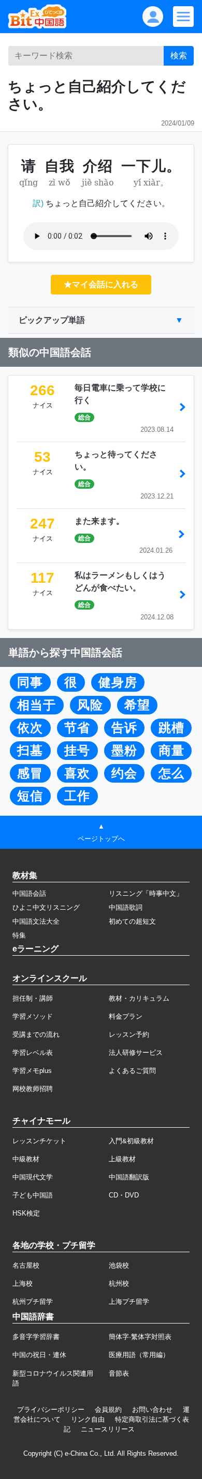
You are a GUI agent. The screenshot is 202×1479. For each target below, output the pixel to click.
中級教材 (25, 1159)
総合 (84, 417)
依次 (30, 728)
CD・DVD (124, 1195)
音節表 (119, 1373)
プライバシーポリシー (50, 1409)
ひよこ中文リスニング (46, 907)
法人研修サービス (136, 1052)
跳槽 (171, 728)
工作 (77, 796)
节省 (77, 728)
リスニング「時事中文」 (146, 893)
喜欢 (77, 773)
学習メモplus (32, 1071)
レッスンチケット (39, 1141)
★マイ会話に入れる (101, 284)
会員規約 (108, 1409)
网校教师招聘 (32, 1089)
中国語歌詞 (125, 907)
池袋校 (119, 1265)
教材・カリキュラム (139, 998)
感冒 (30, 773)
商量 (171, 750)
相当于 (36, 705)
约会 (124, 773)
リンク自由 (88, 1419)
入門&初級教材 (131, 1141)
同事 (30, 682)
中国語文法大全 (36, 921)
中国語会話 (29, 893)
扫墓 (30, 750)
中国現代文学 (32, 1177)
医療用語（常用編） (139, 1355)
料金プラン (125, 1016)
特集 (19, 935)
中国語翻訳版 (129, 1177)
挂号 (77, 750)
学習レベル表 (32, 1052)
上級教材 (122, 1159)
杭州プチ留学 (32, 1301)
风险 (90, 705)
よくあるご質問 (132, 1071)
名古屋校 (25, 1265)
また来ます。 (99, 521)
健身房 (117, 682)
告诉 (124, 728)
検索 (178, 55)
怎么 (171, 773)
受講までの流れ (36, 1034)
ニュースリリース (108, 1429)
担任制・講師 (32, 998)
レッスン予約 (129, 1034)
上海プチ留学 (129, 1301)
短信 (30, 796)
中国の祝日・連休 (39, 1355)
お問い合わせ (152, 1409)
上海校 (22, 1283)
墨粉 (124, 750)
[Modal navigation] (183, 16)
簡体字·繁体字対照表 (140, 1337)
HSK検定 (26, 1213)
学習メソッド (32, 1016)
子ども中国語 (32, 1195)
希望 (137, 705)
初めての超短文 (132, 921)
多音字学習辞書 (36, 1337)
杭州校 (119, 1283)
